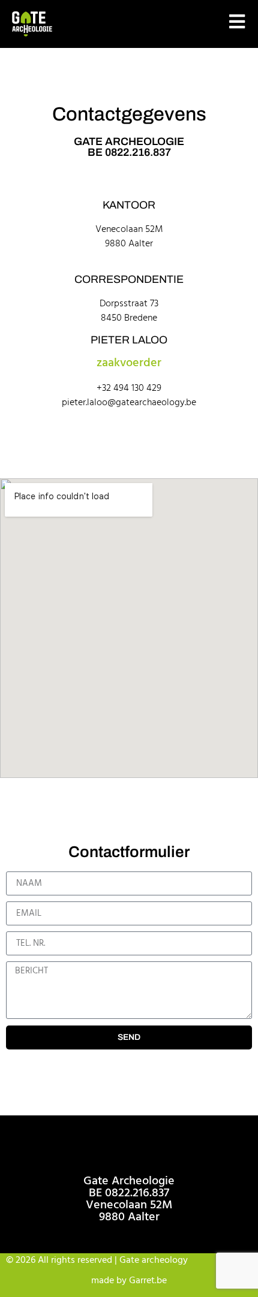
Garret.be (148, 1281)
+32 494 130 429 (129, 388)
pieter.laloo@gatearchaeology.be (129, 403)
